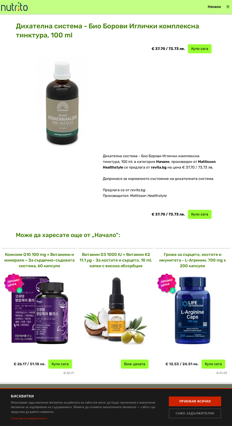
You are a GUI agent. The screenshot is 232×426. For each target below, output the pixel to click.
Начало (214, 7)
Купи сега (199, 49)
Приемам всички (195, 401)
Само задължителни (195, 413)
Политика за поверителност (29, 418)
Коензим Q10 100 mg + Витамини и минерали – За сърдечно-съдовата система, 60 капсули (39, 260)
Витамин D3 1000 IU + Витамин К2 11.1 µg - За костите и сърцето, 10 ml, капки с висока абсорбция (116, 260)
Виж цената (134, 364)
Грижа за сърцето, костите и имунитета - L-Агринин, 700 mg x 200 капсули (192, 260)
